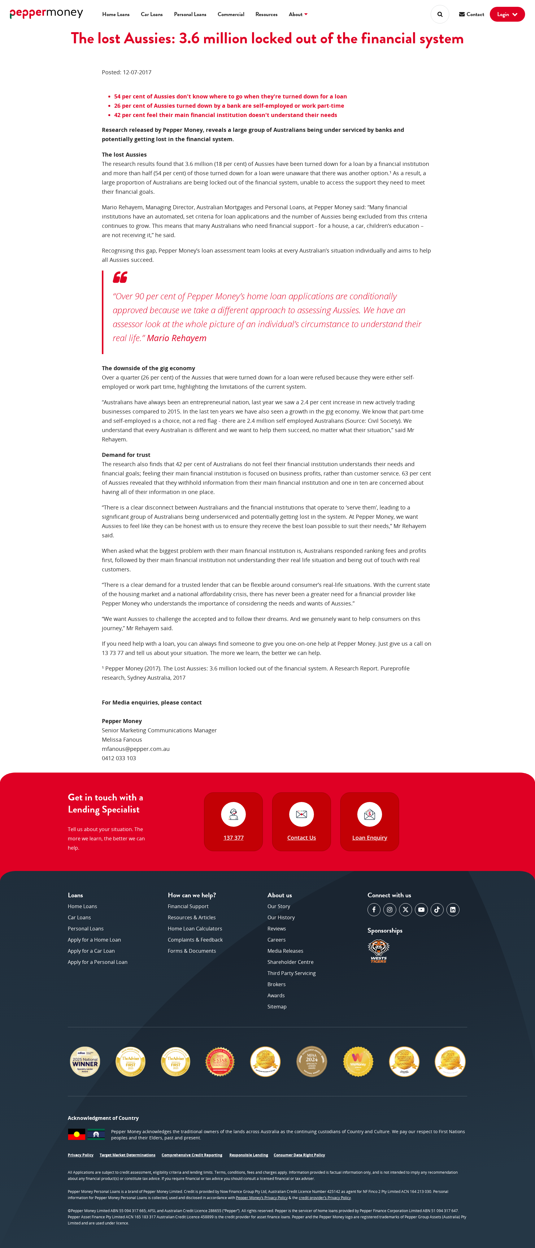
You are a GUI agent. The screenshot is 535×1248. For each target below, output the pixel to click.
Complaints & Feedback (195, 940)
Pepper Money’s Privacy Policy (262, 1197)
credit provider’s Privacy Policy (325, 1197)
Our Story (279, 906)
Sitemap (277, 1006)
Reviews (277, 928)
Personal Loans (190, 14)
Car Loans (152, 14)
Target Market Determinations (127, 1155)
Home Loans (116, 14)
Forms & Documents (192, 951)
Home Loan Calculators (195, 928)
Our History (281, 917)
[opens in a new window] (374, 909)
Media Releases (285, 951)
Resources (266, 14)
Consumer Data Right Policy (299, 1155)
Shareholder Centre (291, 962)
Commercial (231, 14)
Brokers (277, 984)
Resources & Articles (192, 917)
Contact (474, 14)
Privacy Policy (81, 1155)
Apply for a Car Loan (91, 951)
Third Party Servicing (292, 973)
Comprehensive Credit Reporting (192, 1155)
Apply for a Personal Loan (98, 962)
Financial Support (188, 906)
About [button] (296, 14)
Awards (276, 995)
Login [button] (503, 14)
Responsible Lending (248, 1155)
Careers (277, 940)
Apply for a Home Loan (94, 940)
